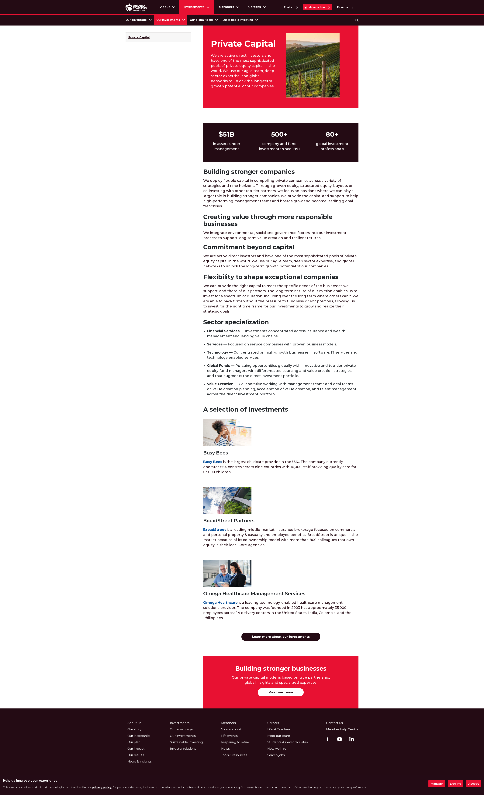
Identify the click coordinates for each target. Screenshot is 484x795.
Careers (254, 7)
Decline (455, 783)
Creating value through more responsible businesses (268, 220)
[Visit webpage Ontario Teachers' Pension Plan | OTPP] (136, 7)
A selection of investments (245, 409)
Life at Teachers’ (279, 729)
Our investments (168, 20)
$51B (226, 134)
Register (343, 7)
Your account (231, 729)
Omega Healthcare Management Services (254, 593)
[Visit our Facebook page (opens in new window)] (326, 738)
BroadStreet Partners (228, 520)
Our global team (201, 20)
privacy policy (101, 787)
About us (134, 723)
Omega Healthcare (220, 603)
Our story (134, 729)
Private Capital (139, 37)
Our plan (133, 742)
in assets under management (226, 146)
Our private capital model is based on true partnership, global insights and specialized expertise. (281, 680)
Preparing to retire (235, 742)
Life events (229, 736)
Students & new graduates (287, 742)
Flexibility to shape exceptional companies (270, 276)
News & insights (139, 761)
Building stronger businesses (281, 668)
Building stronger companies (249, 171)
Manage (436, 783)
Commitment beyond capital (249, 247)
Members (226, 7)
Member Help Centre (342, 729)
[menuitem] (138, 20)
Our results (135, 755)
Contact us (334, 723)
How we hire (276, 748)
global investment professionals (332, 146)
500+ (279, 134)
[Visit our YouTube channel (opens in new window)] (338, 738)
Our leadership (138, 736)
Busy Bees (215, 453)
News (225, 748)
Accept (473, 783)
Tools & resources (234, 755)
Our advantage (136, 20)
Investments (194, 7)
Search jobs (276, 755)
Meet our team (280, 692)
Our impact (136, 748)
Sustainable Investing (238, 20)
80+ (332, 134)
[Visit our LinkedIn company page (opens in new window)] (350, 739)
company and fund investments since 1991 (279, 146)
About (165, 7)
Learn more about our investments (281, 637)
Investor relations (183, 748)
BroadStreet (214, 530)
